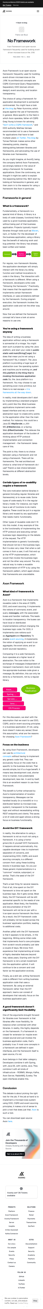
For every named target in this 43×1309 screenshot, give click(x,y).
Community (31, 1262)
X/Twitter (21, 1288)
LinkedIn (21, 1280)
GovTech (31, 1226)
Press (12, 1259)
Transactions (31, 1222)
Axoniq (7, 1219)
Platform (11, 1211)
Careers (12, 1266)
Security (11, 1255)
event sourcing (17, 639)
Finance (31, 1211)
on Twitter (21, 137)
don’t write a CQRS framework (18, 124)
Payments (31, 1219)
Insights (12, 1226)
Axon (34, 1109)
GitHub (21, 1276)
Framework (13, 1215)
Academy (31, 1255)
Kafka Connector (11, 1234)
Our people (11, 1248)
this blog (9, 108)
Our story (11, 1244)
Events (11, 1251)
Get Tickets (7, 5)
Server (11, 1222)
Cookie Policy (23, 1303)
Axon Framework (23, 736)
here (10, 1121)
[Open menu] (38, 11)
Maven (35, 230)
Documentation (31, 1244)
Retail (31, 1215)
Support (31, 1248)
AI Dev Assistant (11, 1230)
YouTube (21, 1284)
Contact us (12, 1262)
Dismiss (16, 5)
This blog (31, 137)
